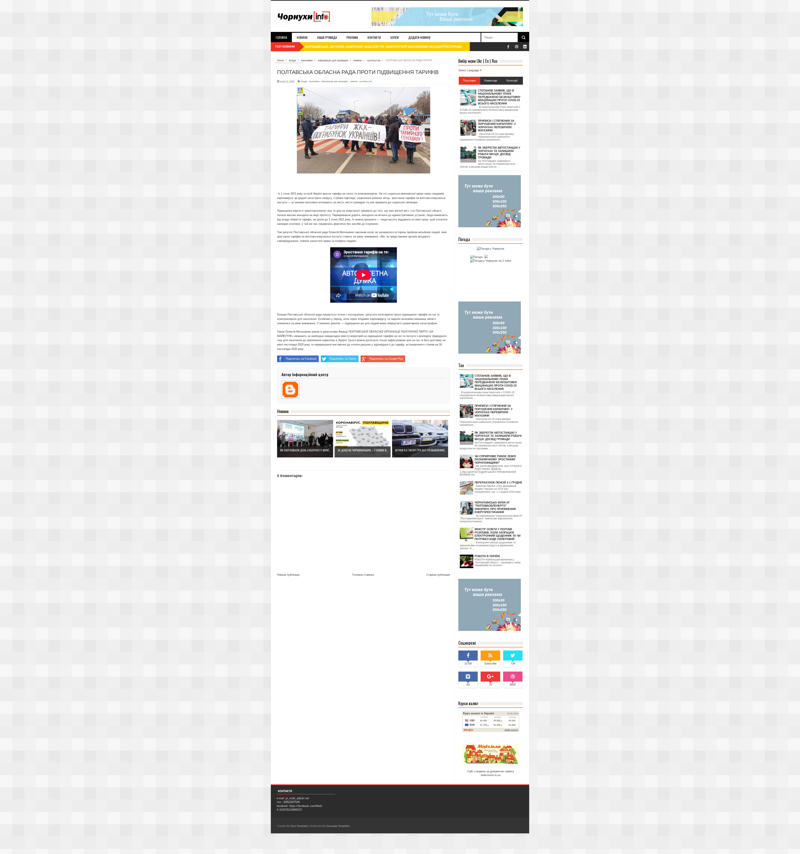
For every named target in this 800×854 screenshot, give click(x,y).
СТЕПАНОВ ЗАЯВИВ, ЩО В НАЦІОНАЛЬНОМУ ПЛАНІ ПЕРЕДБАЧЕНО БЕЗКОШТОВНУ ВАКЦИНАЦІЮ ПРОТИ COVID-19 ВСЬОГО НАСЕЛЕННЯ (496, 382)
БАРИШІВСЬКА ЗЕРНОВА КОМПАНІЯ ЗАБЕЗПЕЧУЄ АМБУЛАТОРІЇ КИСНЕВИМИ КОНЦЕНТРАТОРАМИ (383, 46)
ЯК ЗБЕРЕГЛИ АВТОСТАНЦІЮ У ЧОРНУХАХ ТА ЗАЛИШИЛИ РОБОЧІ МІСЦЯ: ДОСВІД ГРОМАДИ (498, 436)
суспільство (365, 81)
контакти (374, 37)
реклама (352, 37)
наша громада (327, 37)
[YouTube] (516, 46)
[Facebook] (508, 46)
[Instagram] (525, 46)
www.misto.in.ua (490, 775)
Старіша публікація (438, 574)
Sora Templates (299, 826)
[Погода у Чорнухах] (490, 248)
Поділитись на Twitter (343, 358)
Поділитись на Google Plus (386, 358)
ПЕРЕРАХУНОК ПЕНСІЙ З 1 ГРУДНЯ (498, 482)
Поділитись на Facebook (301, 358)
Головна (281, 37)
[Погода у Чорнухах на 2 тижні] (490, 260)
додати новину (419, 37)
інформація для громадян (334, 81)
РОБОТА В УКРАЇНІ (487, 556)
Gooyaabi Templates (338, 826)
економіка (314, 81)
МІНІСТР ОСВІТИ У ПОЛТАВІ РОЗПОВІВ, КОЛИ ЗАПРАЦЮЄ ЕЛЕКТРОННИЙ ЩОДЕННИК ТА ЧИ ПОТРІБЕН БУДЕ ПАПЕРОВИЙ (497, 534)
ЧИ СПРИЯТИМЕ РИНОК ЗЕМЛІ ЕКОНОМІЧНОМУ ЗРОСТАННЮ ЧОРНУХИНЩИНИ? (495, 459)
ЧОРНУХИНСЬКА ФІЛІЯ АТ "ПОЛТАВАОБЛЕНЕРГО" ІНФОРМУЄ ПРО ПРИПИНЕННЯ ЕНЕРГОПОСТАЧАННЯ (495, 507)
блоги (394, 37)
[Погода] (478, 257)
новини (302, 37)
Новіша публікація (288, 574)
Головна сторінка (363, 574)
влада (304, 81)
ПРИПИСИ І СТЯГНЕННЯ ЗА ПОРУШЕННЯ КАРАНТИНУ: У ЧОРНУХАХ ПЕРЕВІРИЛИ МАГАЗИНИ (493, 410)
